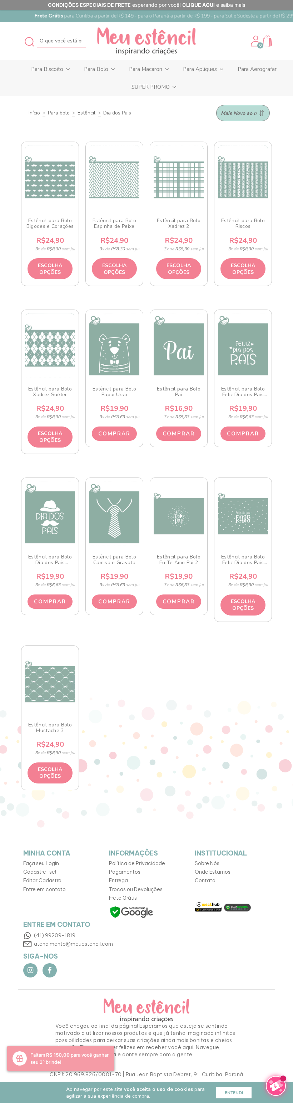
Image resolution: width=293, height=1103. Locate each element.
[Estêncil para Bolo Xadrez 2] (179, 177)
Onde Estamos (212, 872)
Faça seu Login (41, 863)
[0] (267, 45)
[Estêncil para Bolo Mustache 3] (50, 681)
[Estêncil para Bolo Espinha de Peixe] (114, 177)
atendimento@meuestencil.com (73, 944)
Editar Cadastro (42, 880)
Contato (205, 880)
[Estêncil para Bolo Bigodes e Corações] (50, 177)
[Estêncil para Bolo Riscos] (243, 177)
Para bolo (59, 112)
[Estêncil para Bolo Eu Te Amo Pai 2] (179, 513)
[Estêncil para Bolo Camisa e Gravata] (114, 513)
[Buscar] (29, 40)
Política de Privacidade (137, 863)
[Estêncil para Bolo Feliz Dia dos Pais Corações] (243, 345)
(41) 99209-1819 (54, 935)
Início (34, 112)
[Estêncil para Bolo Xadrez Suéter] (50, 345)
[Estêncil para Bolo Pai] (179, 345)
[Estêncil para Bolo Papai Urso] (114, 345)
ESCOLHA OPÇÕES (50, 269)
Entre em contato (44, 889)
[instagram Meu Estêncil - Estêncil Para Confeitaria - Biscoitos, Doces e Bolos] (30, 970)
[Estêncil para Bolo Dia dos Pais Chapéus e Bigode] (50, 513)
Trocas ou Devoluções (136, 889)
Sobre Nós (207, 863)
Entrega (118, 880)
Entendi (234, 1093)
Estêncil (86, 112)
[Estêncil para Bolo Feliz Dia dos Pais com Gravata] (243, 513)
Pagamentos (124, 872)
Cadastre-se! (39, 872)
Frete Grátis (123, 898)
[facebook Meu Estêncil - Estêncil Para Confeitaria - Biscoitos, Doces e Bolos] (50, 970)
